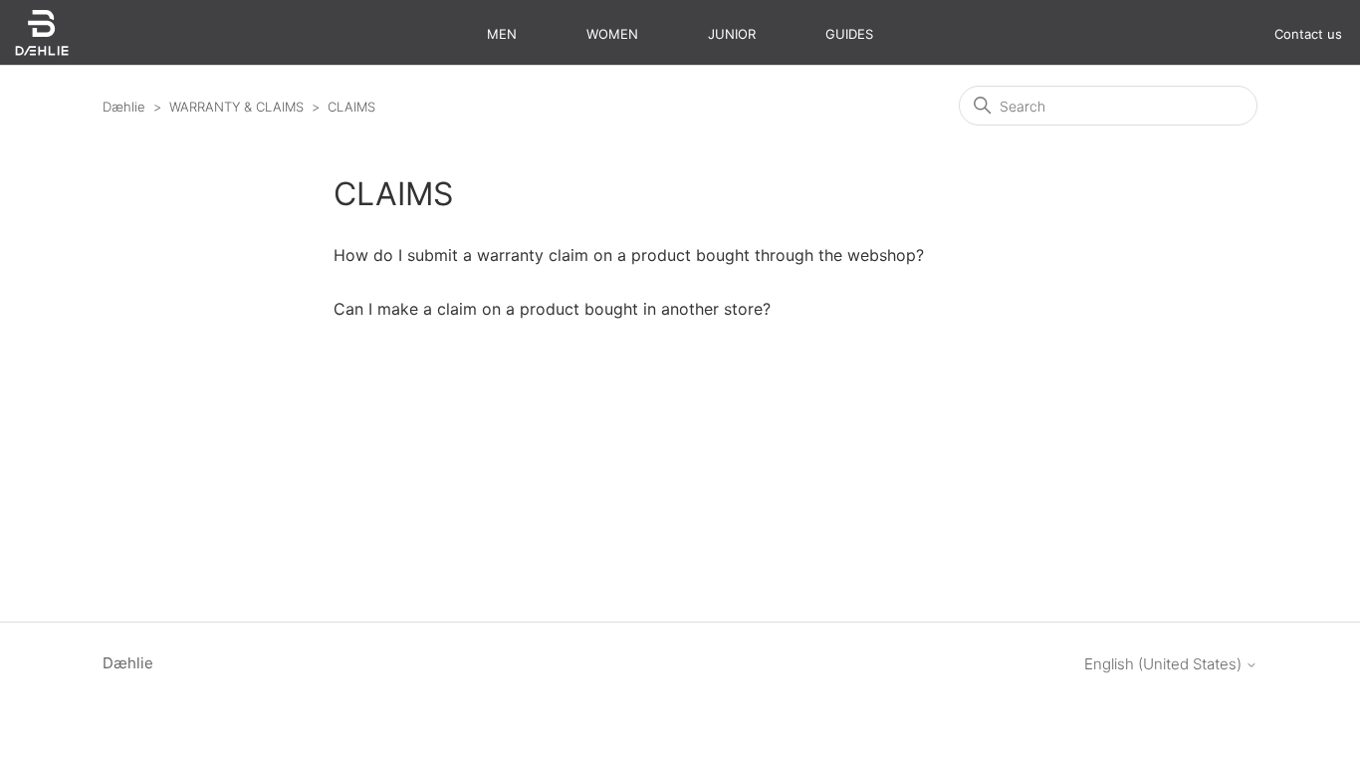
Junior (732, 34)
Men (502, 34)
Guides (849, 34)
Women (612, 34)
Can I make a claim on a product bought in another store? (552, 309)
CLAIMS (351, 107)
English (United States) (1165, 663)
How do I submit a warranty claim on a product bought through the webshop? (629, 255)
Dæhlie (124, 107)
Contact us (1308, 34)
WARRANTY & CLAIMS (236, 107)
